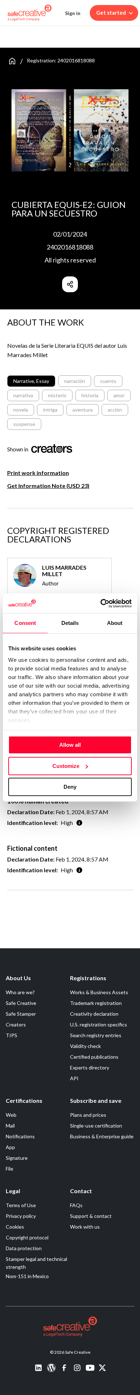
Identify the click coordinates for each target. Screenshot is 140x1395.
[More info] (79, 822)
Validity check (85, 1046)
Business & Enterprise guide (102, 1136)
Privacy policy (21, 1216)
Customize (65, 766)
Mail (10, 1126)
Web (11, 1115)
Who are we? (20, 992)
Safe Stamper (21, 1014)
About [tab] (115, 623)
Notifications (20, 1136)
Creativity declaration (94, 1014)
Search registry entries (95, 1035)
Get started (111, 13)
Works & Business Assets (99, 992)
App (10, 1147)
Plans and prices (88, 1115)
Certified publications (94, 1057)
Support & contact (91, 1216)
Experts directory (89, 1067)
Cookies (15, 1227)
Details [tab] (70, 623)
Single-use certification (96, 1126)
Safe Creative (21, 1003)
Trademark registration (96, 1003)
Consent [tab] (25, 623)
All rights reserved (70, 260)
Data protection (24, 1248)
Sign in (72, 13)
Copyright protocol (27, 1237)
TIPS (11, 1035)
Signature (17, 1158)
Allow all (70, 745)
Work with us (85, 1227)
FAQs (76, 1205)
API (74, 1078)
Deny (70, 787)
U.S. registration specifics (98, 1024)
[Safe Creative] (29, 13)
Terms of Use (21, 1205)
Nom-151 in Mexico (27, 1276)
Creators (16, 1024)
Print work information (38, 472)
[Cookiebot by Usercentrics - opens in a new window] (101, 603)
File (9, 1169)
